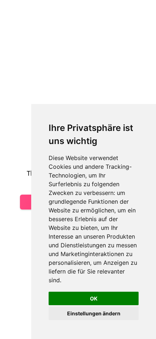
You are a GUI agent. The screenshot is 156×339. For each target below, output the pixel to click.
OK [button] (94, 298)
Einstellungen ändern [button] (93, 313)
